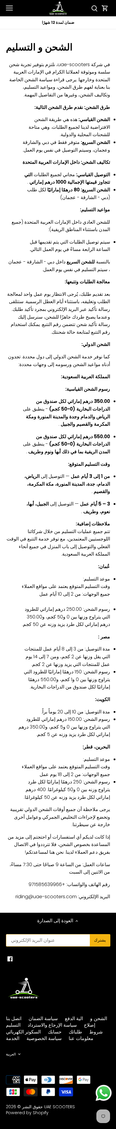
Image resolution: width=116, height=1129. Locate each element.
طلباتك (75, 1031)
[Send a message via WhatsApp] (103, 1093)
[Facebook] (9, 958)
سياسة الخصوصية (44, 1038)
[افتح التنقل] (9, 8)
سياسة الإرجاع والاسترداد (52, 1025)
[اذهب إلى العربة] (105, 8)
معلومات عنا (81, 1038)
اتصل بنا (13, 1018)
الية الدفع (74, 1018)
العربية (11, 1054)
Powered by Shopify (27, 1113)
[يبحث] (94, 8)
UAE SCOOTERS (59, 1107)
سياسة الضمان (43, 1018)
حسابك (55, 1031)
